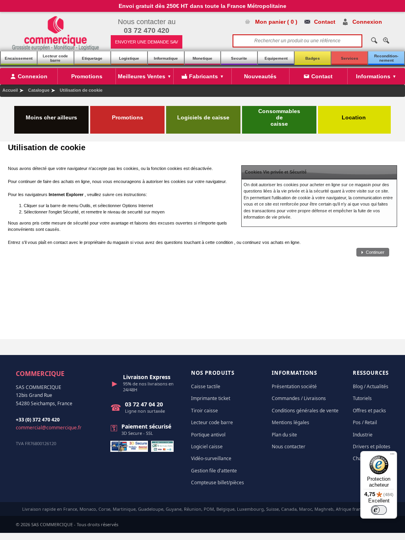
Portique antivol (208, 434)
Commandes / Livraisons (299, 398)
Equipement (276, 58)
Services (349, 58)
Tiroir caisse (204, 410)
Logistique (129, 58)
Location (354, 117)
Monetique (202, 58)
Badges (312, 58)
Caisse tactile (205, 386)
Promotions (127, 117)
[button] (372, 252)
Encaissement (18, 58)
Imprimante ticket (210, 398)
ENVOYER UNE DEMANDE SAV (146, 42)
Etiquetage (92, 58)
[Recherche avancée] (386, 40)
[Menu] (392, 456)
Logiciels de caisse (203, 117)
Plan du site (284, 434)
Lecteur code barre (55, 58)
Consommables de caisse (279, 117)
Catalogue (38, 90)
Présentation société (294, 386)
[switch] (379, 510)
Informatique (166, 58)
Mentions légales (290, 422)
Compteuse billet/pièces (217, 482)
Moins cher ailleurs (51, 117)
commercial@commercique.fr (48, 427)
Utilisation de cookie (81, 90)
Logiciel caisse (207, 446)
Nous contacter (288, 446)
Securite (239, 58)
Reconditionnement (386, 58)
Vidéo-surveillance (211, 458)
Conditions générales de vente (305, 410)
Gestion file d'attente (214, 470)
